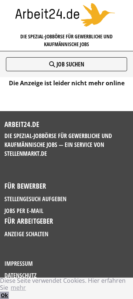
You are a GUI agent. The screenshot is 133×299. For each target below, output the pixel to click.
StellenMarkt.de (25, 154)
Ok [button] (4, 295)
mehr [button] (18, 287)
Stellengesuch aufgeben (35, 199)
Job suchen (69, 64)
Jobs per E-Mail (23, 211)
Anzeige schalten (26, 234)
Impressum (18, 264)
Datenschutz (20, 275)
